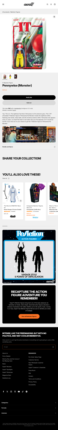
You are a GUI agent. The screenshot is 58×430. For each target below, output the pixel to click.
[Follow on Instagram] (11, 392)
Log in (14, 110)
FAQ (30, 373)
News (4, 364)
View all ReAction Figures (29, 316)
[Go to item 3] (15, 76)
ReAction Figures (15, 12)
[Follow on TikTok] (23, 392)
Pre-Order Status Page (35, 357)
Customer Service (34, 360)
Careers (31, 376)
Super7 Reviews (6, 366)
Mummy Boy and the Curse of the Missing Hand (10, 360)
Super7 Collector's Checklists (37, 367)
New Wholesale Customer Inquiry (36, 363)
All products (6, 12)
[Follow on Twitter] (7, 392)
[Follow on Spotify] (27, 392)
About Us (5, 353)
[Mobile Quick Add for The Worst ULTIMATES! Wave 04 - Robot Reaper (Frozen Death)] (20, 200)
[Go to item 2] (10, 76)
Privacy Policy (33, 382)
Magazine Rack (6, 375)
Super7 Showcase (7, 372)
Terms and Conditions (35, 379)
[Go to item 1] (4, 76)
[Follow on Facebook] (3, 392)
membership (17, 108)
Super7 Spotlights (7, 369)
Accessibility (32, 384)
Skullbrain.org (6, 378)
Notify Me (29, 97)
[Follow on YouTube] (19, 392)
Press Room (32, 370)
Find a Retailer (6, 356)
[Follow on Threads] (15, 392)
